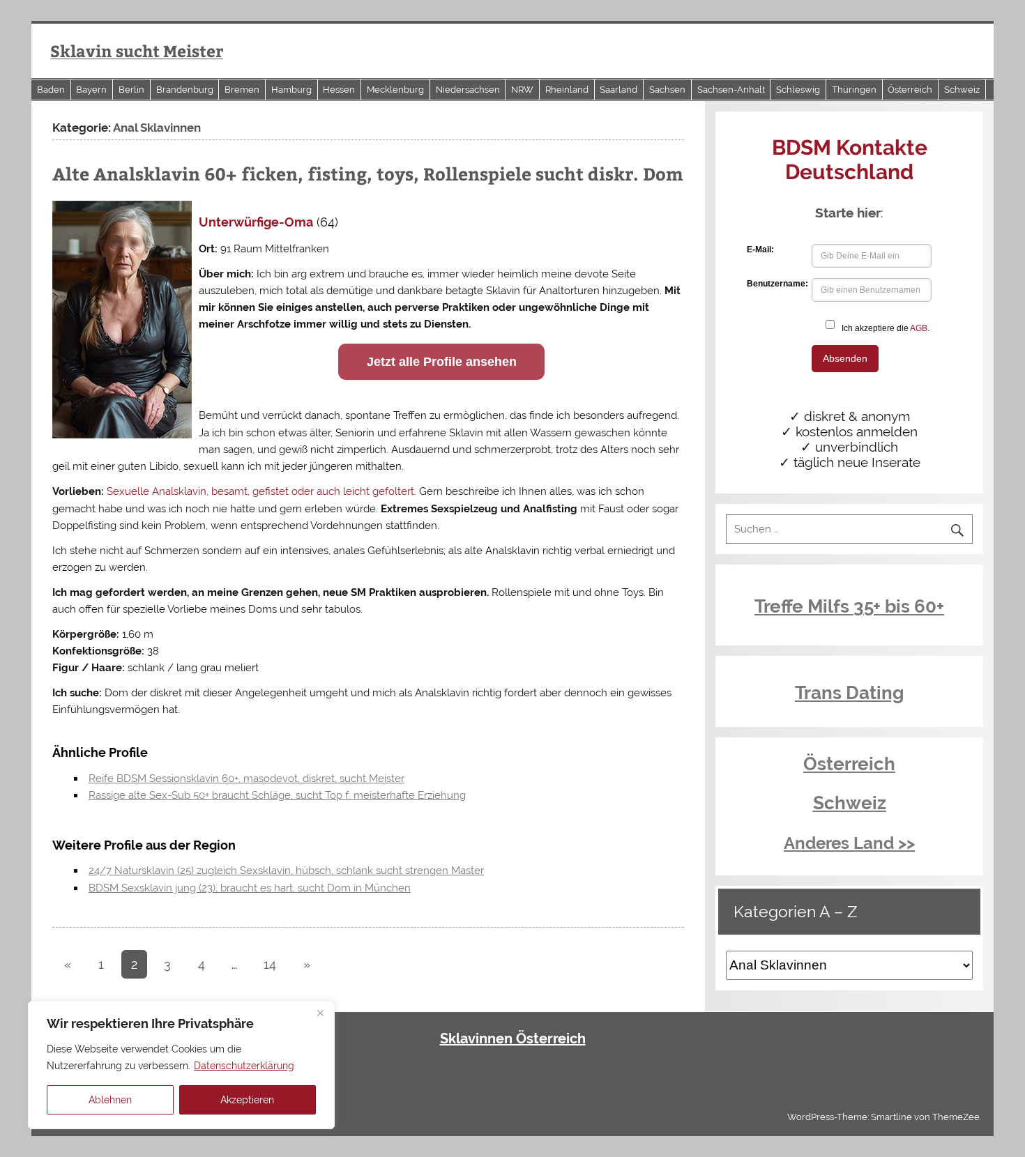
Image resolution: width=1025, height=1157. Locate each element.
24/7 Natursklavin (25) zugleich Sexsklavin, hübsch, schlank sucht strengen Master (286, 870)
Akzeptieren (247, 1099)
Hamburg (291, 89)
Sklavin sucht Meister (136, 50)
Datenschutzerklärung (244, 1065)
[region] (181, 1065)
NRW (522, 89)
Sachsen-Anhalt (731, 89)
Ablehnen (110, 1099)
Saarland (618, 89)
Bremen (242, 89)
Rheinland (567, 89)
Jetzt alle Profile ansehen (442, 362)
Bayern (91, 89)
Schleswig (798, 89)
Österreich (910, 89)
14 (270, 964)
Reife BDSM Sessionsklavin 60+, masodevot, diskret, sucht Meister (246, 778)
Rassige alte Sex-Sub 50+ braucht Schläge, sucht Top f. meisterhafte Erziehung (277, 795)
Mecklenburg (395, 89)
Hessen (339, 89)
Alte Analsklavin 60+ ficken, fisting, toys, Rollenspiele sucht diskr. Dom (367, 173)
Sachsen (667, 89)
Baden (51, 89)
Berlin (131, 89)
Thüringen (854, 89)
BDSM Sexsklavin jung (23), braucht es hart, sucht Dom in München (250, 888)
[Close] (320, 1012)
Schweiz (962, 89)
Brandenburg (184, 89)
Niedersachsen (468, 89)
